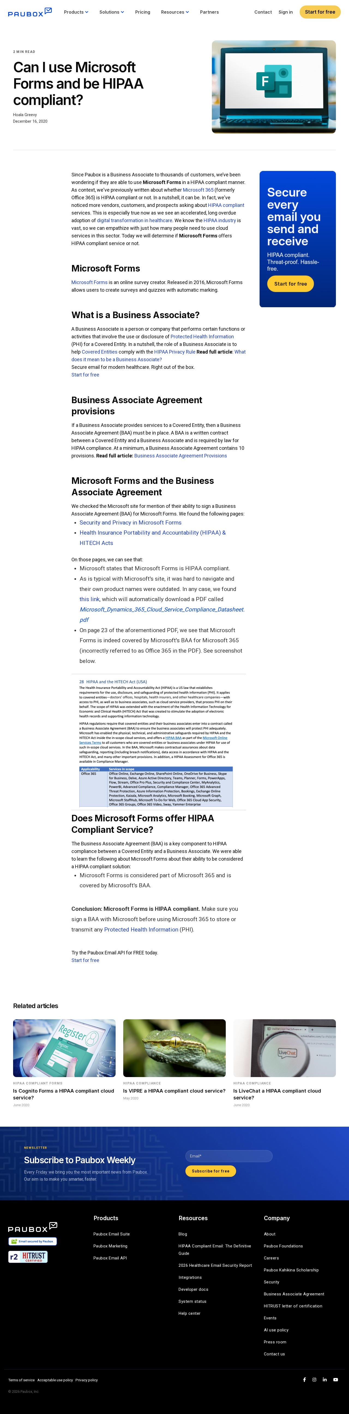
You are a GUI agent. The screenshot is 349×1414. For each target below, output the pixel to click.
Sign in (286, 12)
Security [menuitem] (271, 1282)
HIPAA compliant (226, 205)
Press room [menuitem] (275, 1342)
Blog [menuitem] (183, 1234)
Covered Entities (100, 352)
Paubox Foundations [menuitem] (283, 1246)
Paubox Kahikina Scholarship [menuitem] (291, 1270)
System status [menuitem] (193, 1301)
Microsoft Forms (89, 282)
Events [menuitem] (270, 1318)
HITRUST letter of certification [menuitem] (293, 1306)
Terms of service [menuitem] (21, 1380)
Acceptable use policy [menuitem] (55, 1380)
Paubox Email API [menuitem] (110, 1258)
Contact (263, 12)
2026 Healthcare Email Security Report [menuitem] (215, 1265)
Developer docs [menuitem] (193, 1289)
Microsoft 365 (198, 190)
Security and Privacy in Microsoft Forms (131, 522)
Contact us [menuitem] (274, 1354)
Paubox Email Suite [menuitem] (112, 1234)
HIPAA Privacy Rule (174, 352)
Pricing (142, 12)
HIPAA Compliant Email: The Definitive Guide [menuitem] (215, 1250)
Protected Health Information (202, 336)
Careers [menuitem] (271, 1258)
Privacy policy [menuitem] (87, 1380)
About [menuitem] (270, 1234)
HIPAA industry (220, 220)
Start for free (320, 12)
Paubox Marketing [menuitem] (111, 1246)
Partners (209, 12)
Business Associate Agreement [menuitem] (294, 1294)
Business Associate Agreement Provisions (180, 456)
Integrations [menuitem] (190, 1277)
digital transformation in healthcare (134, 220)
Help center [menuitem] (190, 1313)
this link (90, 599)
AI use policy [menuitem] (276, 1330)
